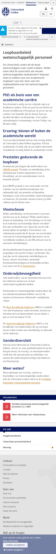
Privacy (6, 478)
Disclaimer (7, 482)
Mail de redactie (10, 474)
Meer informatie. (10, 541)
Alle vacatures (9, 506)
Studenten (20, 2)
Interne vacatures (11, 502)
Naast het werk (10, 511)
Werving (7, 447)
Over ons (7, 493)
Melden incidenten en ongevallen (18, 526)
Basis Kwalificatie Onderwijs (20, 307)
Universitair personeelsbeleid (17, 441)
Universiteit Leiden (8, 2)
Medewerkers (31, 2)
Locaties (6, 469)
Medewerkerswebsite (9, 37)
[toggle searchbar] (52, 8)
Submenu (8, 44)
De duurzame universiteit (14, 497)
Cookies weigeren (14, 550)
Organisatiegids (43, 2)
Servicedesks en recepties (14, 465)
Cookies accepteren (15, 545)
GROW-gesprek (10, 169)
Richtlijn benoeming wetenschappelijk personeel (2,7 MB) (30, 405)
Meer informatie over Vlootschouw (28, 414)
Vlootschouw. (29, 265)
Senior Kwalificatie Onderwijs (20, 323)
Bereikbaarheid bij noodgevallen (17, 522)
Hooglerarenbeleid (12, 435)
